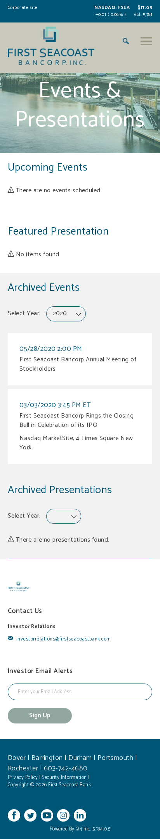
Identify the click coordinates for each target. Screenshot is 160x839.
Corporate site (23, 7)
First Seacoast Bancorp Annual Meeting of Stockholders (77, 364)
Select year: (24, 313)
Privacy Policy (23, 777)
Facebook (14, 815)
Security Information (64, 777)
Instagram (63, 815)
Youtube (47, 815)
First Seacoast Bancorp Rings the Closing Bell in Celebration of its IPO (76, 420)
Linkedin (80, 815)
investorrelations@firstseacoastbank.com (63, 639)
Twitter (30, 815)
